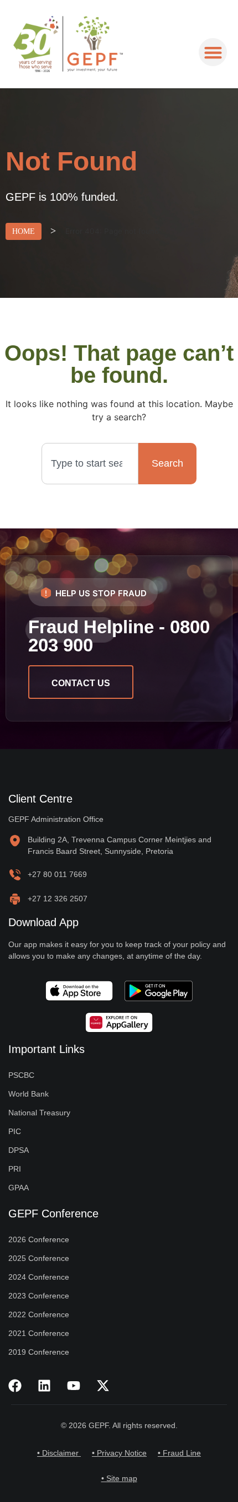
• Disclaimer (59, 1452)
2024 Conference (38, 1277)
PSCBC (21, 1075)
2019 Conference (38, 1352)
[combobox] (90, 463)
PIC (14, 1131)
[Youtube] (73, 1385)
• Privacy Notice (119, 1452)
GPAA (18, 1187)
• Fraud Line (179, 1452)
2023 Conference (38, 1295)
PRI (14, 1168)
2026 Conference (38, 1239)
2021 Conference (38, 1333)
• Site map (119, 1478)
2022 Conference (38, 1314)
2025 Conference (38, 1258)
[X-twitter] (103, 1385)
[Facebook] (15, 1385)
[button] (213, 52)
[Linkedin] (44, 1385)
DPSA (18, 1150)
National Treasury (39, 1112)
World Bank (28, 1093)
